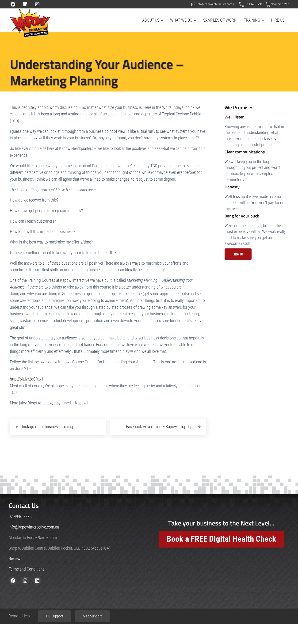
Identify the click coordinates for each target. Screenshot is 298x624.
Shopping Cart (280, 4)
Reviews (15, 558)
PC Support (54, 616)
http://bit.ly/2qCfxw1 (27, 379)
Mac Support (92, 616)
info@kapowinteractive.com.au (216, 4)
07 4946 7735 (254, 4)
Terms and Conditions (27, 569)
